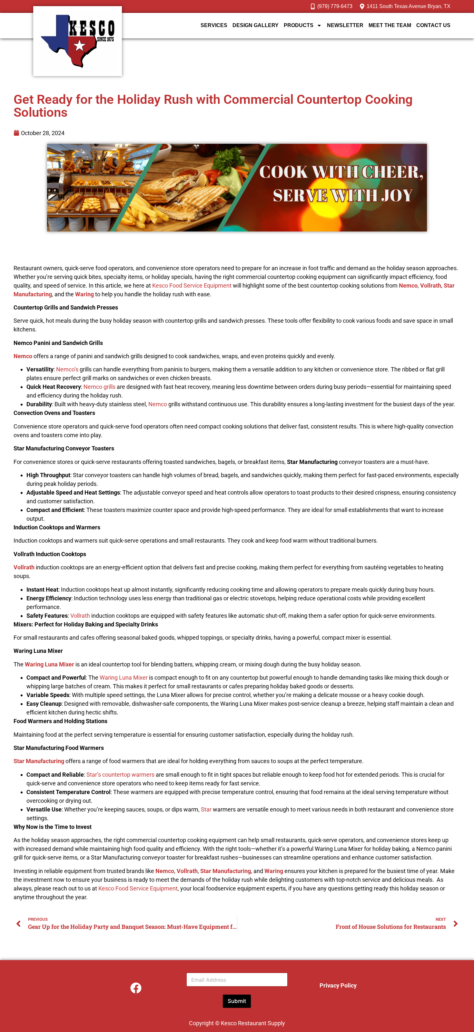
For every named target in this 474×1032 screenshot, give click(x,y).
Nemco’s (67, 369)
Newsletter (345, 25)
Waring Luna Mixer (49, 664)
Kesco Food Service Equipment (192, 285)
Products (298, 25)
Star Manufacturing (39, 761)
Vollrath (430, 285)
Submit (237, 1001)
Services (214, 25)
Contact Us (433, 25)
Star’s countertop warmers (120, 774)
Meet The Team (390, 25)
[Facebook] (136, 988)
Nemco (408, 285)
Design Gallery (255, 25)
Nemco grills (99, 386)
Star (206, 809)
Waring (84, 294)
